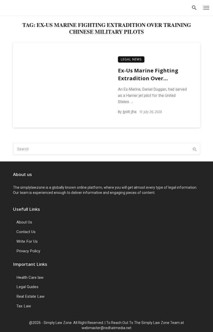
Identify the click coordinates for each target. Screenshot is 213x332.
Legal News (131, 59)
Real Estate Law (30, 296)
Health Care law (29, 277)
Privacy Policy (28, 251)
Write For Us (27, 241)
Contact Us (26, 231)
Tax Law (23, 306)
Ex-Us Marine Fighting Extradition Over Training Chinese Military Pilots (152, 74)
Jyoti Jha (129, 111)
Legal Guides (27, 286)
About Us (24, 222)
